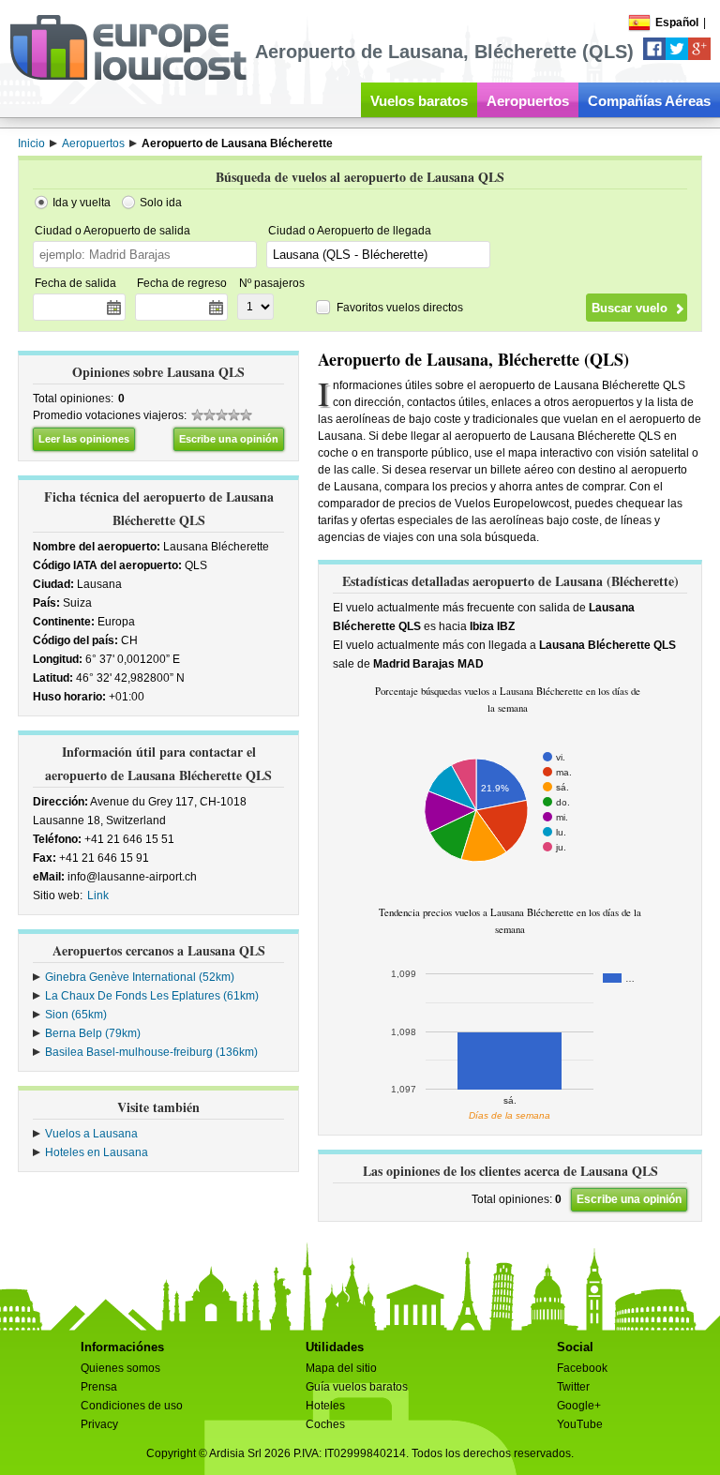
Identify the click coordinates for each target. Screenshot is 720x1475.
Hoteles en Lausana (96, 1152)
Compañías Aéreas (649, 101)
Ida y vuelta (81, 202)
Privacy (99, 1424)
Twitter (573, 1386)
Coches (325, 1424)
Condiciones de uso (132, 1405)
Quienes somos (120, 1368)
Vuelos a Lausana (91, 1133)
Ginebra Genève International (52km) (139, 977)
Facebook (582, 1368)
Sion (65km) (76, 1014)
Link (98, 895)
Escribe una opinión (228, 438)
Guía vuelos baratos (357, 1386)
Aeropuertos (528, 101)
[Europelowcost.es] (128, 76)
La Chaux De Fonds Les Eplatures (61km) (152, 995)
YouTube (580, 1424)
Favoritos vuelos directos (400, 307)
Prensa (99, 1386)
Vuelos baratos (419, 101)
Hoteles (325, 1405)
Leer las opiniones (83, 438)
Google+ (579, 1405)
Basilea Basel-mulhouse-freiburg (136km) (151, 1052)
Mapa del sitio (341, 1368)
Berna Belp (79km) (93, 1033)
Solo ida (161, 202)
